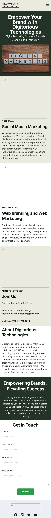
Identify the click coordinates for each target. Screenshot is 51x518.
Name (5, 431)
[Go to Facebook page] (17, 514)
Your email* (7, 457)
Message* (7, 470)
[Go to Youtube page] (35, 514)
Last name (7, 444)
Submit (25, 491)
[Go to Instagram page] (23, 514)
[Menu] (47, 5)
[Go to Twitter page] (30, 514)
